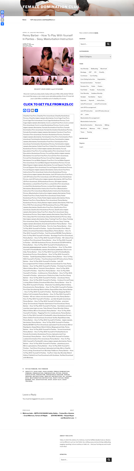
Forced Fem (40, 374)
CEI (95, 72)
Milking (107, 125)
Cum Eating (93, 75)
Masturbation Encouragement (90, 118)
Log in (81, 147)
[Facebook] (2, 12)
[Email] (2, 20)
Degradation (101, 79)
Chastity (29, 371)
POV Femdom (43, 369)
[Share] (2, 24)
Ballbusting (94, 68)
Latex (87, 114)
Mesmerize (98, 125)
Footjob (92, 90)
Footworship (101, 90)
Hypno (100, 97)
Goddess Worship (96, 93)
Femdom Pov (85, 86)
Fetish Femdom (31, 369)
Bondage (83, 72)
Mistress (92, 128)
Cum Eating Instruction (88, 79)
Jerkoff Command (86, 104)
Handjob (83, 97)
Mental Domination (87, 125)
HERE (96, 33)
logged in (35, 399)
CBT (90, 72)
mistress (40, 32)
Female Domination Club (51, 7)
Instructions (38, 376)
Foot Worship (85, 93)
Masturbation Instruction (41, 378)
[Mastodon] (2, 16)
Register (82, 143)
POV (33, 379)
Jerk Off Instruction (53, 376)
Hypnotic (91, 100)
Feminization (49, 373)
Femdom (28, 373)
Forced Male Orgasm (54, 374)
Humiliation (91, 97)
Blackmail (103, 68)
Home (24, 20)
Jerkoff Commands (100, 104)
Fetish (58, 373)
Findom (100, 86)
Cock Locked (48, 371)
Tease (82, 132)
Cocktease (84, 75)
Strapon (105, 128)
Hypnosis (83, 100)
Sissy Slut (57, 379)
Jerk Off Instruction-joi (102, 111)
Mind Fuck (84, 128)
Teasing (89, 132)
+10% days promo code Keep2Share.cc (42, 20)
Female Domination (62, 371)
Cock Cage (38, 371)
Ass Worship (84, 68)
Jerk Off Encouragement (88, 107)
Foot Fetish (84, 90)
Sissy (50, 379)
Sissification (41, 379)
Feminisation (38, 373)
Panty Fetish (58, 378)
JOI (64, 376)
